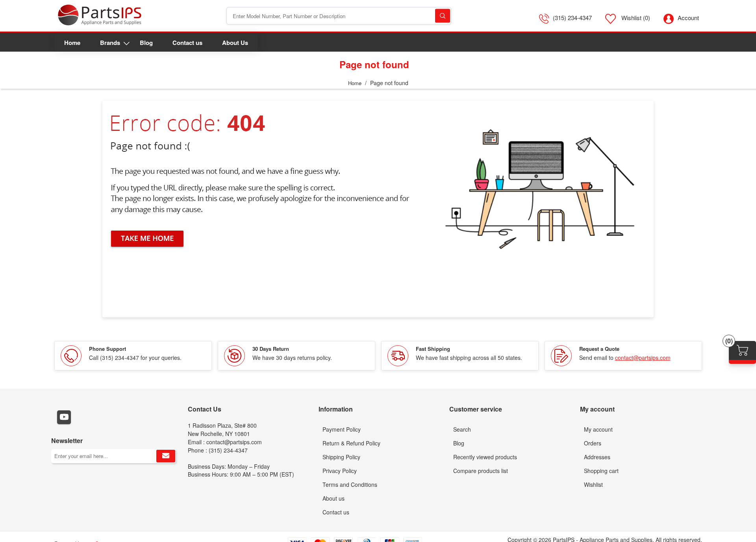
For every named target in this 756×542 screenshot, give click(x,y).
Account (688, 17)
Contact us (335, 512)
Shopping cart (601, 471)
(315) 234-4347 (572, 17)
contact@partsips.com (643, 357)
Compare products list (480, 471)
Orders (592, 443)
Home (354, 83)
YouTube (64, 417)
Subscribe (165, 456)
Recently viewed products (485, 457)
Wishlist (593, 484)
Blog (458, 443)
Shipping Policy (341, 457)
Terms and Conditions (349, 484)
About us (333, 498)
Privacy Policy (339, 471)
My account (598, 429)
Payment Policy (341, 429)
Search (442, 16)
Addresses (597, 457)
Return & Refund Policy (351, 443)
